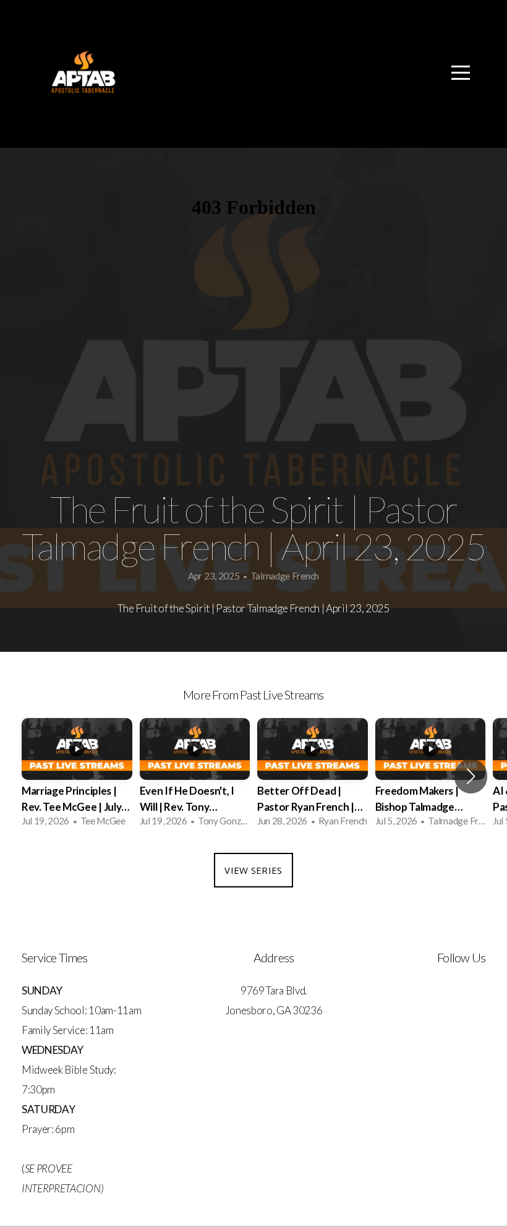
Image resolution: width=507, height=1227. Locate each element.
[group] (77, 776)
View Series (253, 870)
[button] (470, 776)
